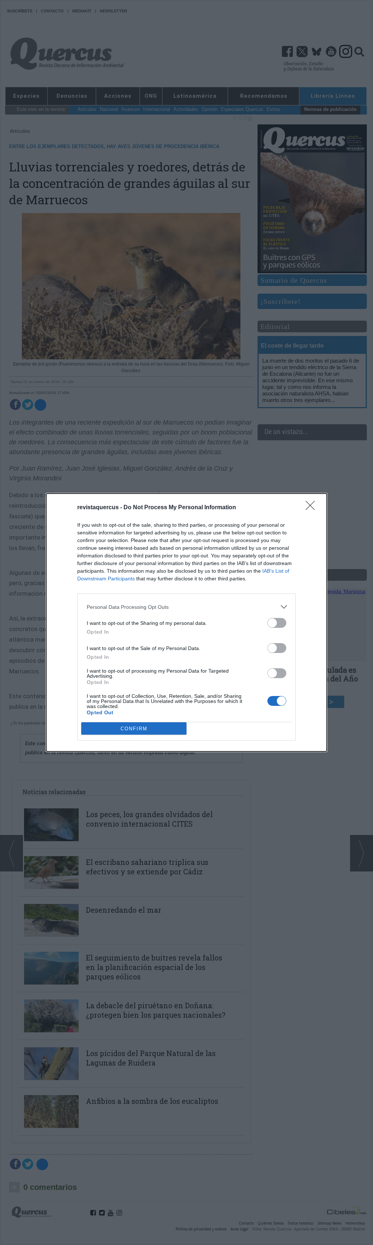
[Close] (312, 508)
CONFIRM (134, 728)
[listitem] (186, 607)
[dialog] (186, 622)
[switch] (276, 623)
